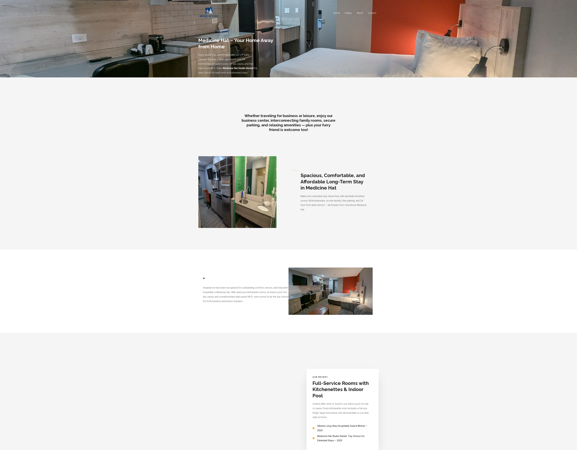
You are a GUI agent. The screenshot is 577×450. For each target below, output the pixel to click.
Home (336, 13)
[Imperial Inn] (209, 12)
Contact (372, 13)
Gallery (348, 13)
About (360, 13)
